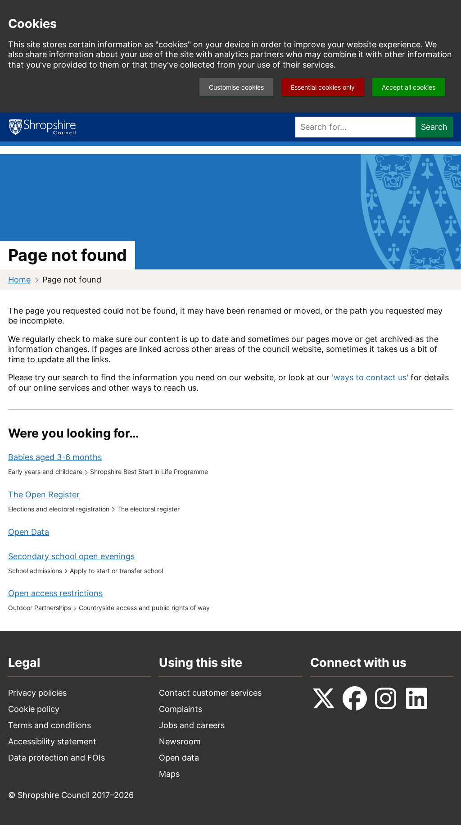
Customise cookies (236, 87)
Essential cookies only (323, 87)
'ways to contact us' (370, 377)
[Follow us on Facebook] (354, 698)
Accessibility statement (52, 741)
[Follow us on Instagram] (385, 698)
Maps (169, 774)
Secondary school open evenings (71, 556)
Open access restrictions (55, 593)
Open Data (28, 532)
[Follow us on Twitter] (323, 698)
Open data (179, 757)
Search (434, 127)
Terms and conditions (49, 725)
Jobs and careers (192, 725)
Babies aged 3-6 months (55, 457)
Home (19, 279)
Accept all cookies (408, 87)
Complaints (180, 709)
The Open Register (44, 494)
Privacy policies (37, 692)
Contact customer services (210, 692)
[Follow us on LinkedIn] (416, 698)
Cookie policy (33, 709)
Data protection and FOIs (56, 757)
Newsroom (180, 741)
